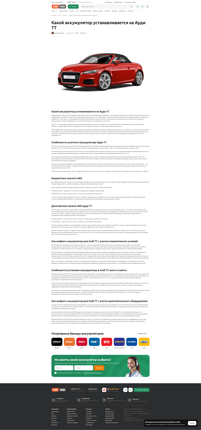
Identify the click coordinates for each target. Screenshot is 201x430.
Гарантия (107, 11)
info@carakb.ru (92, 389)
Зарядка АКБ (109, 411)
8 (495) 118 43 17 (72, 2)
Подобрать (99, 368)
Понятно (192, 423)
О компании (55, 411)
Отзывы (71, 11)
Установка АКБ (109, 413)
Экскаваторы (90, 422)
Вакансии (114, 11)
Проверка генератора (111, 422)
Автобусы (89, 418)
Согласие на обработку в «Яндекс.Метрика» (137, 413)
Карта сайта (127, 415)
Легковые (89, 411)
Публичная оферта (129, 417)
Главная (53, 15)
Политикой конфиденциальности (93, 372)
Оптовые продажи (72, 422)
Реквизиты (54, 422)
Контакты (130, 11)
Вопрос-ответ (63, 11)
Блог (77, 11)
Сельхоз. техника (91, 420)
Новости (53, 416)
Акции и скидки (98, 11)
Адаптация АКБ (109, 418)
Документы (122, 11)
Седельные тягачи (91, 416)
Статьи (65, 15)
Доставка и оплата (85, 11)
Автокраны (89, 424)
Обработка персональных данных (134, 411)
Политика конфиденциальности (133, 409)
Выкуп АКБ (108, 420)
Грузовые (89, 413)
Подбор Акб (70, 420)
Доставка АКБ (109, 416)
